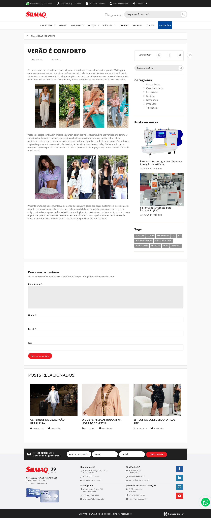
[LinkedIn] (179, 478)
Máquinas (76, 25)
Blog (33, 36)
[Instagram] (179, 487)
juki (179, 235)
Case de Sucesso (155, 88)
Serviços (92, 25)
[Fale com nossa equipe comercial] (205, 502)
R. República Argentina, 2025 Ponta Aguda (95, 471)
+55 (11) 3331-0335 (137, 476)
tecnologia (176, 245)
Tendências (56, 59)
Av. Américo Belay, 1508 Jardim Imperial (93, 490)
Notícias (150, 96)
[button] (159, 55)
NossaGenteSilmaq (163, 240)
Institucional (46, 25)
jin (174, 235)
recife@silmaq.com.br (138, 499)
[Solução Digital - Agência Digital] (173, 513)
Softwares (108, 25)
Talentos (123, 25)
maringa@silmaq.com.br (93, 499)
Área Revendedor (120, 3)
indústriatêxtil (163, 235)
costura (151, 235)
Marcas (62, 25)
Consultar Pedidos (97, 3)
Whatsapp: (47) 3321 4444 (41, 3)
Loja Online (165, 25)
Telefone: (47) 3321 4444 (70, 3)
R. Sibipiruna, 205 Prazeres (136, 490)
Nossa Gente (153, 84)
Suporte (140, 3)
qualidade (155, 245)
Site (30, 342)
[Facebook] (179, 469)
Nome (32, 315)
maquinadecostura (144, 240)
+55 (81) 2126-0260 (137, 495)
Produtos (151, 103)
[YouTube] (179, 496)
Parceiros (137, 25)
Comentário (35, 284)
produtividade (142, 245)
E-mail (32, 329)
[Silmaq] (36, 15)
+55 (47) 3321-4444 (91, 476)
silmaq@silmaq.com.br (93, 480)
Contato (150, 25)
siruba (165, 245)
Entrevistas (152, 92)
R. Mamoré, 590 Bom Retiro (135, 471)
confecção (140, 235)
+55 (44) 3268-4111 (91, 495)
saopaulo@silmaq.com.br (140, 480)
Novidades (152, 100)
